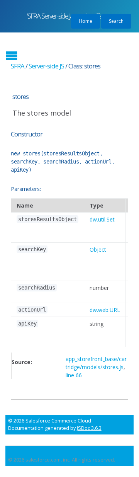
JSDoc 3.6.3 (89, 428)
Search (116, 21)
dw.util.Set (102, 219)
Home (85, 21)
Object (98, 249)
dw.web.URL (105, 309)
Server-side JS (46, 65)
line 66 (74, 375)
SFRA (17, 65)
